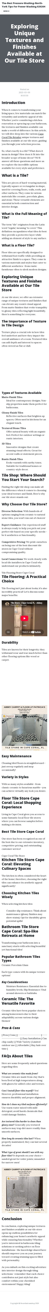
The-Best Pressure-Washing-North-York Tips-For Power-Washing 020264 (23, 5)
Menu (5, 11)
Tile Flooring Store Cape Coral (18, 572)
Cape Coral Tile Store (13, 855)
